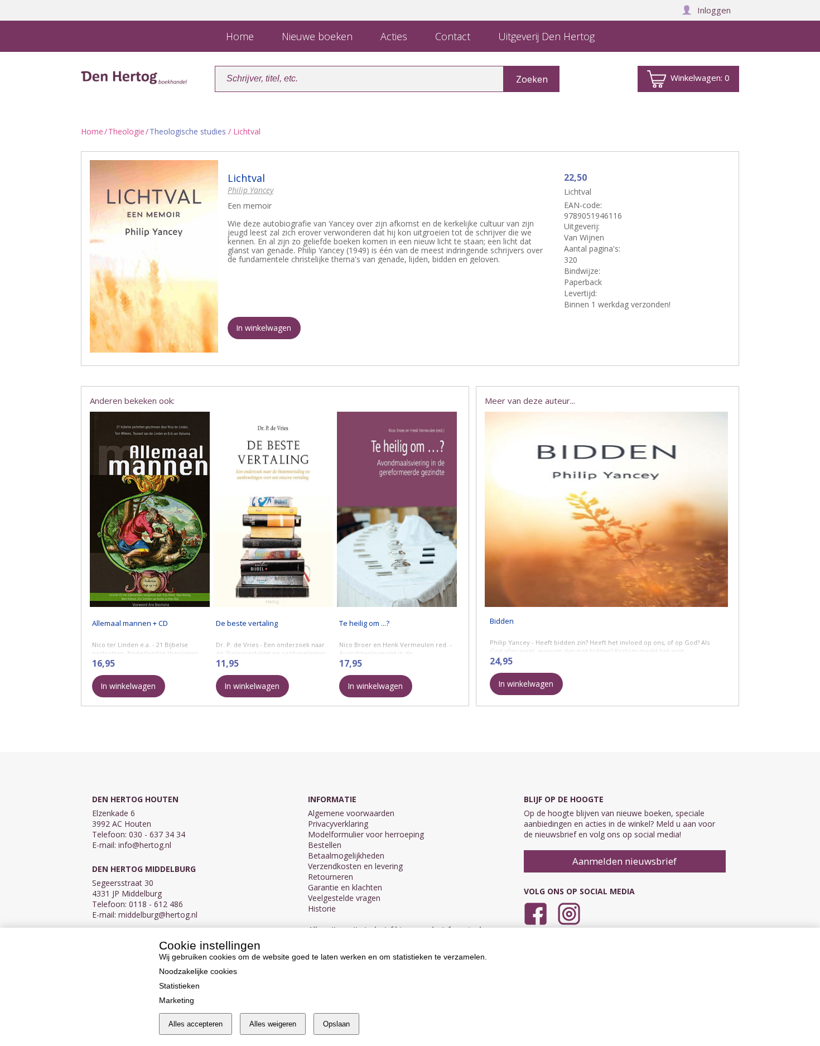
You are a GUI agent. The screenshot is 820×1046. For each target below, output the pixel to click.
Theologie (126, 131)
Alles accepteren (195, 1024)
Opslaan (336, 1024)
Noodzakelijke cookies (198, 971)
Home (92, 131)
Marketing (176, 1000)
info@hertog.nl (144, 845)
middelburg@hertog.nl (157, 914)
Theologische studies (187, 131)
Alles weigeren (272, 1024)
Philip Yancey (250, 190)
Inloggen (714, 10)
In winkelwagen (263, 327)
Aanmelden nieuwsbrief (624, 861)
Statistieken (179, 985)
